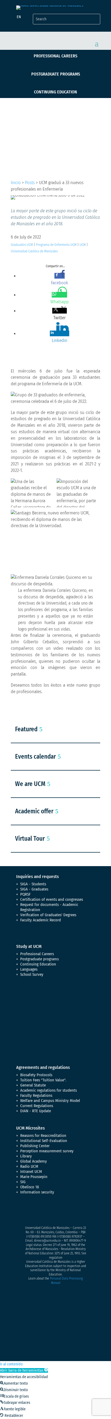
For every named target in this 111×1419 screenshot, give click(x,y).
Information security (37, 1192)
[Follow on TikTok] (74, 1211)
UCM (82, 245)
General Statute (33, 1085)
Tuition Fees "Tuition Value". (43, 1080)
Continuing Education (55, 91)
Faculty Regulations (36, 1095)
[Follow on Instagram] (42, 1211)
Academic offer (34, 811)
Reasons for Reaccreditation (43, 1135)
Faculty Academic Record (40, 920)
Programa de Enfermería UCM (56, 245)
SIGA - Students (33, 884)
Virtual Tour (30, 838)
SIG (23, 1181)
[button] (24, 1370)
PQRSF (25, 894)
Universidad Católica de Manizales (34, 251)
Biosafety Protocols (36, 1074)
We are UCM (30, 784)
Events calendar (35, 756)
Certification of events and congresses (51, 899)
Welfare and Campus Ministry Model (50, 1100)
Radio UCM (29, 1166)
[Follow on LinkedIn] (63, 1211)
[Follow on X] (31, 1211)
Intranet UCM (31, 1171)
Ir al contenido (11, 1364)
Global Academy (33, 1161)
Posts (30, 182)
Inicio (16, 182)
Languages (28, 969)
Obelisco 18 (29, 1187)
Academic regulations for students (48, 1090)
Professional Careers (55, 55)
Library (26, 1156)
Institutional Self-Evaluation (43, 1140)
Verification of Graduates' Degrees (48, 914)
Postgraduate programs (55, 74)
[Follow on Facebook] (20, 1211)
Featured (26, 729)
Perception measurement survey (47, 1151)
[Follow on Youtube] (52, 1211)
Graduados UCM (22, 245)
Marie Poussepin (33, 1176)
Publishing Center (35, 1145)
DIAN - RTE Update (35, 1110)
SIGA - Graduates (34, 889)
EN (19, 17)
